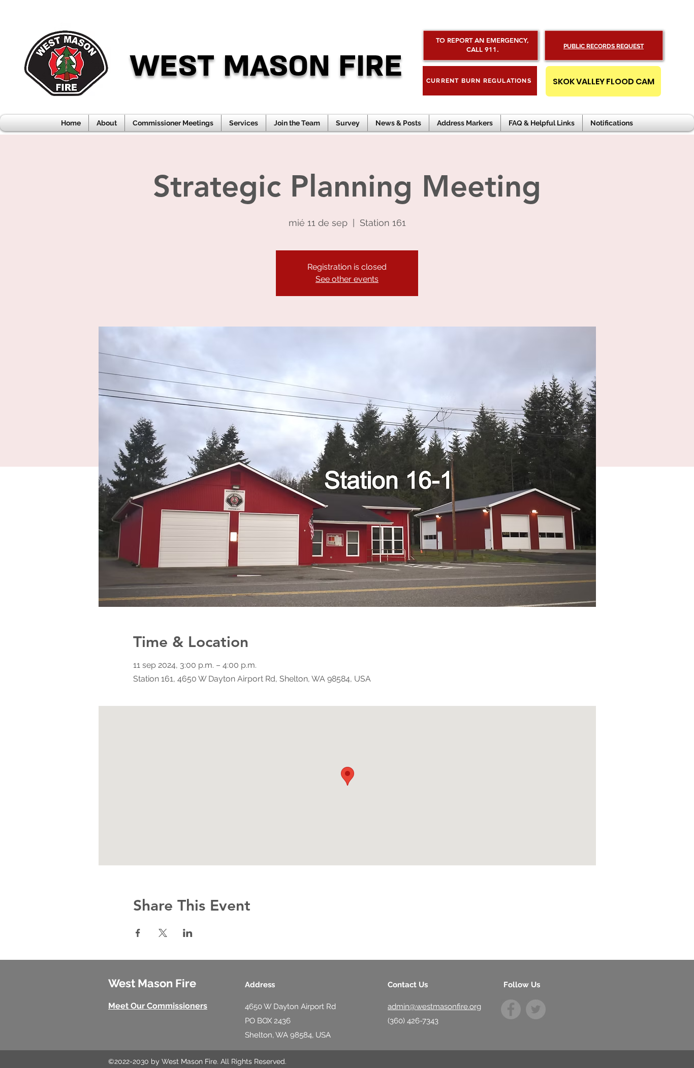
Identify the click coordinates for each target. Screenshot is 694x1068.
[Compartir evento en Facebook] (138, 933)
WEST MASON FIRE (266, 66)
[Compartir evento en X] (163, 933)
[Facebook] (511, 1009)
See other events (347, 279)
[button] (398, 123)
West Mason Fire (152, 983)
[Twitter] (536, 1009)
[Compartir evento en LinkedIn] (188, 933)
